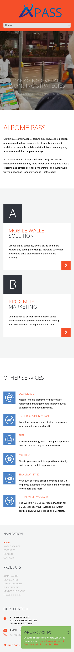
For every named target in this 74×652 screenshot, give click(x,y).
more (66, 265)
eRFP (22, 435)
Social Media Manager (33, 496)
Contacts (9, 558)
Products (9, 550)
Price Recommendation (34, 415)
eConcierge (26, 393)
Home (6, 542)
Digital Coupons (12, 583)
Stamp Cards (10, 576)
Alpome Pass (11, 645)
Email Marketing (29, 474)
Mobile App (26, 455)
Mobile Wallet (11, 546)
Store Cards (10, 580)
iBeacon (8, 554)
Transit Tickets (12, 595)
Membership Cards (14, 591)
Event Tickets (11, 587)
